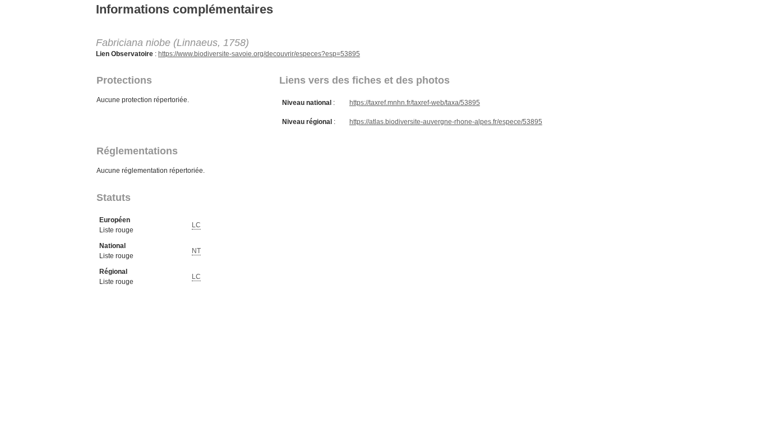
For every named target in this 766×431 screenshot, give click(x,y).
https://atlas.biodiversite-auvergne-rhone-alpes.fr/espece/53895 (445, 122)
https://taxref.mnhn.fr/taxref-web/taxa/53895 (414, 103)
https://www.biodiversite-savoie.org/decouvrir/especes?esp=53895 (259, 54)
